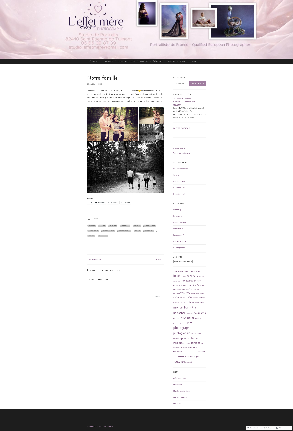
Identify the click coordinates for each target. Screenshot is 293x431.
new (187, 313)
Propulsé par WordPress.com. (100, 427)
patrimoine (183, 323)
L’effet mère (95, 61)
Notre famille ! (94, 259)
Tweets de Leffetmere (181, 153)
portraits (149, 231)
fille (184, 289)
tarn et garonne (196, 357)
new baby (190, 313)
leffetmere (197, 298)
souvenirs (178, 351)
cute (179, 281)
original (199, 318)
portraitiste (186, 343)
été (191, 362)
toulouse (103, 236)
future (198, 289)
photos (185, 338)
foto (190, 289)
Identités (171, 61)
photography (177, 338)
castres (201, 276)
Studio (182, 61)
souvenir (193, 347)
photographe (108, 231)
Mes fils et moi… (180, 181)
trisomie (187, 362)
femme (200, 285)
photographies (196, 333)
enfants (113, 226)
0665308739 (177, 105)
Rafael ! (160, 259)
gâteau (193, 293)
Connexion (177, 384)
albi (185, 271)
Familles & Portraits (126, 61)
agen (182, 271)
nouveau (176, 318)
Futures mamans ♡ (180, 222)
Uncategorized (179, 247)
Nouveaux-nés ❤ (179, 241)
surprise (175, 357)
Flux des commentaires (182, 397)
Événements (158, 61)
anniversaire (192, 271)
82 (179, 271)
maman (176, 302)
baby (198, 271)
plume (137, 231)
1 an (174, 271)
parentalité (176, 323)
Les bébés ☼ (178, 229)
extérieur (125, 226)
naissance (179, 313)
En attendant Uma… (181, 169)
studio (202, 351)
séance (92, 236)
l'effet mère (150, 226)
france (194, 289)
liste (203, 298)
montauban (93, 231)
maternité (186, 302)
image (197, 293)
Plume (100, 84)
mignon (202, 302)
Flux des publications (181, 391)
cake (196, 276)
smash (187, 347)
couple (175, 281)
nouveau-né (187, 317)
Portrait (177, 342)
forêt (187, 289)
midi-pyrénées (195, 302)
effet (182, 281)
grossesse (185, 293)
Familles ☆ (96, 219)
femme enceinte (178, 289)
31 (177, 271)
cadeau (183, 276)
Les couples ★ (178, 235)
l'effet (176, 297)
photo (190, 322)
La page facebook (181, 128)
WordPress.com (179, 403)
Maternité (109, 61)
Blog (194, 61)
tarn (188, 357)
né (196, 318)
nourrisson (200, 313)
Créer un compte (179, 378)
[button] (113, 123)
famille (137, 226)
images (202, 293)
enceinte (188, 280)
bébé (176, 276)
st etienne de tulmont (191, 352)
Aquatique (144, 61)
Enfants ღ (177, 210)
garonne (176, 293)
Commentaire (155, 296)
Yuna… (176, 175)
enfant (102, 226)
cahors (92, 226)
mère (193, 307)
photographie (125, 231)
